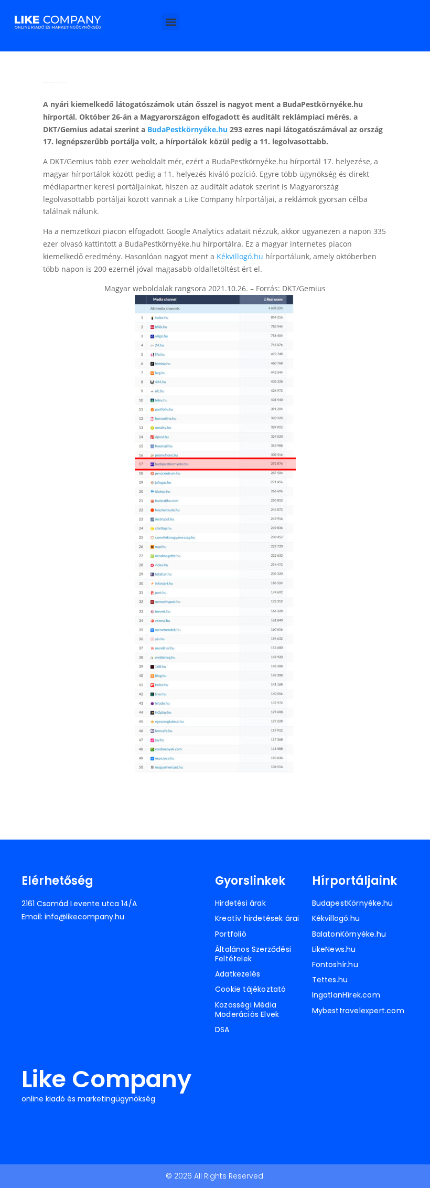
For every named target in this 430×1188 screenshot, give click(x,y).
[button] (170, 21)
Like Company (106, 1079)
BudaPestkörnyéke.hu (187, 129)
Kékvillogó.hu (240, 256)
